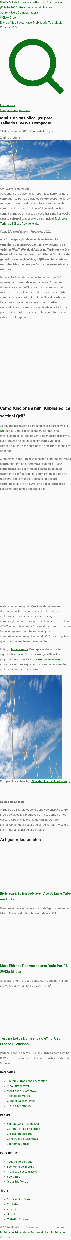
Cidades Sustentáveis (21, 1101)
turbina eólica (19, 649)
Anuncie (12, 1209)
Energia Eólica (9, 110)
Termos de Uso (40, 1232)
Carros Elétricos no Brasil (23, 1128)
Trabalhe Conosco (19, 1219)
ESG (14, 27)
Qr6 (2, 430)
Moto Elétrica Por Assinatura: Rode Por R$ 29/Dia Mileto (34, 969)
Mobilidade (40, 22)
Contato (12, 1204)
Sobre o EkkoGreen (19, 1199)
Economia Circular (19, 1143)
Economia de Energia (20, 1166)
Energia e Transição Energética (27, 1081)
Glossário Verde (17, 1181)
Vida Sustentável (21, 22)
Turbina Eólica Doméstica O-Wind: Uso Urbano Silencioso (30, 1041)
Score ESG (14, 1176)
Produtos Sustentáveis (22, 1171)
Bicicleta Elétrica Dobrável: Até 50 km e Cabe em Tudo (35, 896)
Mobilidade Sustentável (22, 1091)
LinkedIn (51, 781)
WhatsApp (63, 781)
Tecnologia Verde (18, 1096)
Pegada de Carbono (19, 1161)
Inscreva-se (7, 105)
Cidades (5, 27)
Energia (5, 22)
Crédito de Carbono (19, 1133)
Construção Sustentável (22, 1138)
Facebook (39, 781)
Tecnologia (55, 22)
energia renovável (49, 659)
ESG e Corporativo (19, 1106)
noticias (24, 110)
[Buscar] (35, 100)
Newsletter (14, 1214)
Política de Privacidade (15, 1232)
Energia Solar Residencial (23, 1123)
